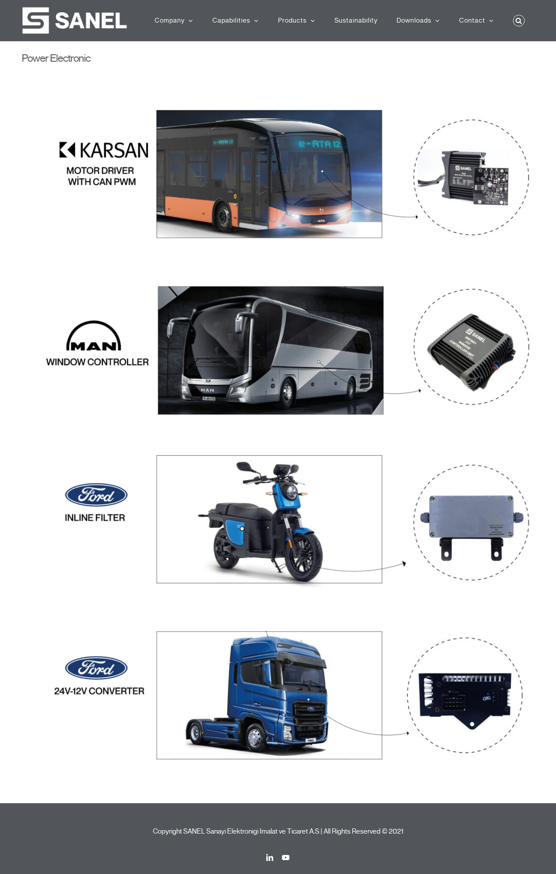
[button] (519, 20)
